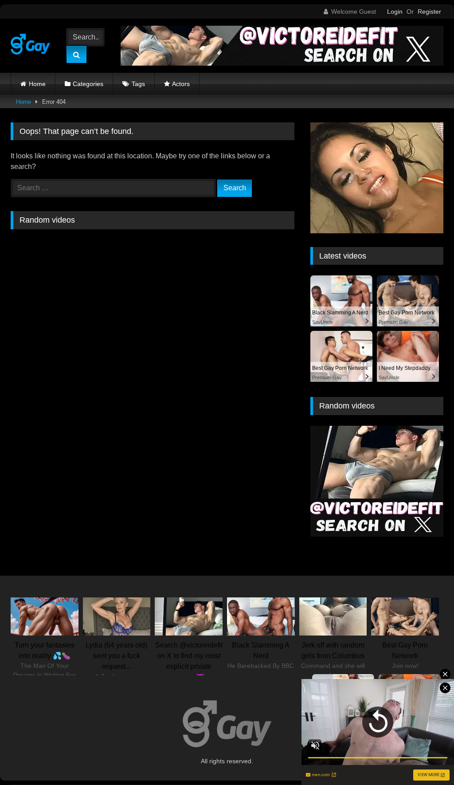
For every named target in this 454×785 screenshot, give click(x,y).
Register (429, 11)
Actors (181, 83)
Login (395, 11)
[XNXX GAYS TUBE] (33, 46)
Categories (88, 83)
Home (37, 83)
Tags (138, 83)
